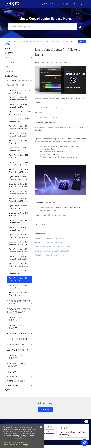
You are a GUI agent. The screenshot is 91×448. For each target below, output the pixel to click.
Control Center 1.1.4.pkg (48, 107)
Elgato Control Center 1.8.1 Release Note (18, 141)
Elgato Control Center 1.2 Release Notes (18, 272)
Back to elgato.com (50, 4)
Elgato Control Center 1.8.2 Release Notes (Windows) (18, 127)
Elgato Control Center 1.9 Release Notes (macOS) (18, 98)
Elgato (8, 41)
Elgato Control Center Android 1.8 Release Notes (20, 113)
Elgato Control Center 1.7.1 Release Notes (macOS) (18, 163)
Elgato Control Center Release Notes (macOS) (52, 251)
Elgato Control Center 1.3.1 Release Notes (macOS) (18, 243)
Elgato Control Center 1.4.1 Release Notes (18, 221)
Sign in (81, 4)
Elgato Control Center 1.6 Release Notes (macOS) (18, 192)
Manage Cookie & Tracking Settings (15, 445)
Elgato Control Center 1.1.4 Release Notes (18, 279)
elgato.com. (62, 215)
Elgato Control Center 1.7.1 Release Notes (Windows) (18, 170)
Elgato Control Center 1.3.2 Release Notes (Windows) (18, 236)
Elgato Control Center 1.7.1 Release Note (18, 156)
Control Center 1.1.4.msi (48, 117)
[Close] (41, 427)
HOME (7, 48)
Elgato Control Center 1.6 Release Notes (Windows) (18, 199)
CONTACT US (45, 410)
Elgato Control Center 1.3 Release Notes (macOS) (18, 257)
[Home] (12, 5)
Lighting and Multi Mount (27, 41)
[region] (22, 436)
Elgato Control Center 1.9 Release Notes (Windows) (18, 105)
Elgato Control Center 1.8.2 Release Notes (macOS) (18, 134)
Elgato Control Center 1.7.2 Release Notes (18, 149)
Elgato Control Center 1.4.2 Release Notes (18, 214)
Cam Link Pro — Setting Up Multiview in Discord (52, 247)
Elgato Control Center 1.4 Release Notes (18, 228)
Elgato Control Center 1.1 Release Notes (18, 293)
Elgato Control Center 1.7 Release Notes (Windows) (18, 185)
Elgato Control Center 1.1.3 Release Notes (18, 286)
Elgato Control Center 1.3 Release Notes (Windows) (18, 265)
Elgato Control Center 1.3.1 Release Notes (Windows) (18, 250)
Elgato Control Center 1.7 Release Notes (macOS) (18, 178)
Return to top (40, 224)
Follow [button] (82, 41)
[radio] (50, 432)
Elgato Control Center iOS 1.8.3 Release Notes (20, 120)
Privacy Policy (19, 438)
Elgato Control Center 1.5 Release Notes (18, 207)
